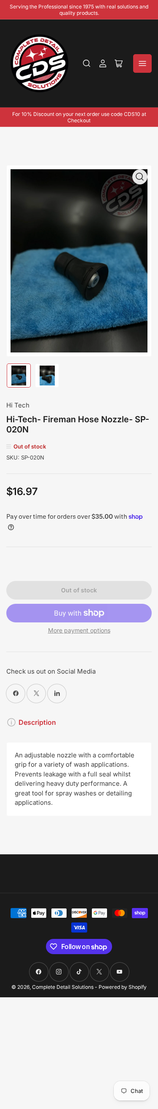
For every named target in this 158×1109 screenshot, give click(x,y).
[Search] (87, 63)
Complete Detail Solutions (63, 987)
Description (37, 722)
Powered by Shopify (123, 987)
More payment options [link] (79, 630)
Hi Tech (17, 405)
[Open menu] (142, 63)
